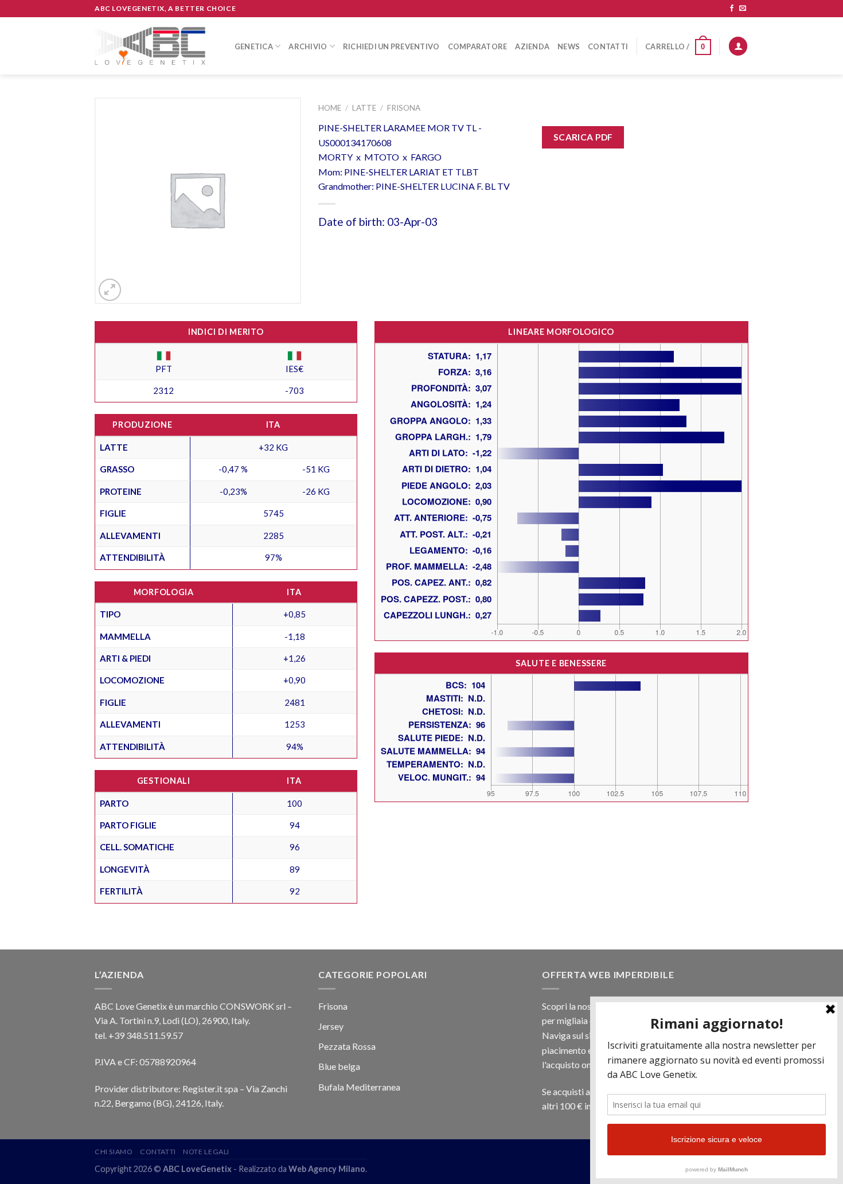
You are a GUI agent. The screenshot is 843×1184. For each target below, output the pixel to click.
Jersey (331, 1026)
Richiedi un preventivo (391, 46)
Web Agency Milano (326, 1169)
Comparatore (478, 46)
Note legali (206, 1151)
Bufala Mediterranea (359, 1086)
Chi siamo (114, 1151)
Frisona (403, 107)
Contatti (608, 46)
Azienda (532, 46)
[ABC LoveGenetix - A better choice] (150, 46)
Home (329, 107)
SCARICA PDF (583, 137)
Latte (364, 107)
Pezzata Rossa (347, 1046)
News (568, 46)
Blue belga (339, 1066)
